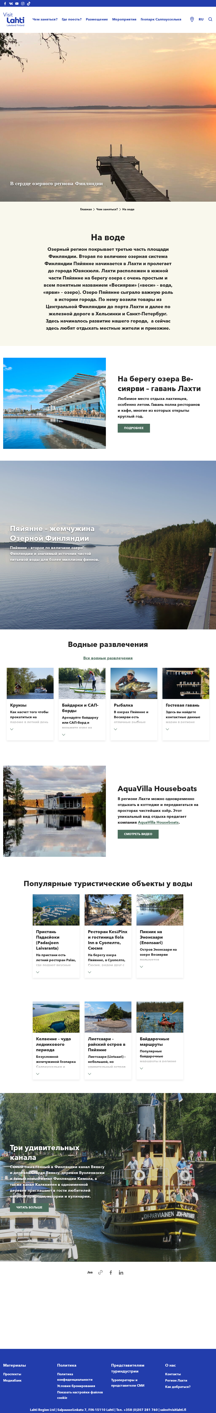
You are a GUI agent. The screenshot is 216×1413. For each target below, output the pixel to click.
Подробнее (134, 428)
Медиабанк (12, 1380)
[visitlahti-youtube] (17, 3)
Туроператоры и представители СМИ (127, 1382)
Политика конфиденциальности (75, 1377)
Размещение (97, 19)
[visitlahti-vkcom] (11, 3)
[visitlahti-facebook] (5, 3)
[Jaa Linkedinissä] (121, 1272)
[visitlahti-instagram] (23, 3)
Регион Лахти (176, 1380)
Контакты (173, 1374)
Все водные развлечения (108, 658)
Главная (86, 209)
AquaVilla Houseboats (158, 822)
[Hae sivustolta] (210, 19)
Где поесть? (72, 19)
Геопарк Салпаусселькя (161, 19)
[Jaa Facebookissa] (110, 1272)
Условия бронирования (76, 1386)
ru (201, 19)
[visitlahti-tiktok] (29, 3)
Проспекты (12, 1374)
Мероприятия (124, 19)
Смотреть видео (138, 834)
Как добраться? (177, 1387)
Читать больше (29, 1207)
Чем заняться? (45, 19)
